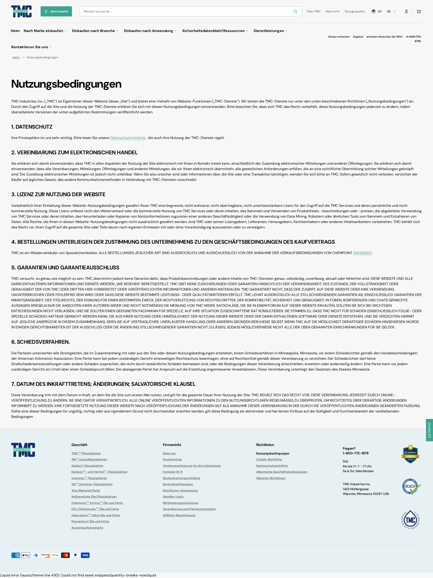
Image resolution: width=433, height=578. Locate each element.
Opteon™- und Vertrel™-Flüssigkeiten (99, 472)
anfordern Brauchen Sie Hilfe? (384, 37)
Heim (16, 57)
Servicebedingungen (178, 484)
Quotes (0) (430, 430)
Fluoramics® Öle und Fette (90, 521)
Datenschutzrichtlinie (127, 137)
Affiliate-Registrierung (179, 515)
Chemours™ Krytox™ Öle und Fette (97, 503)
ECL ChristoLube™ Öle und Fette (95, 509)
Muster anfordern (339, 37)
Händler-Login (173, 496)
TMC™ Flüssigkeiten (86, 453)
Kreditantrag (172, 459)
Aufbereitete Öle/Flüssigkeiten (94, 496)
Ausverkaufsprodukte (87, 528)
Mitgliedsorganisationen (180, 503)
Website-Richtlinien (271, 478)
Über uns (169, 453)
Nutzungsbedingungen (272, 453)
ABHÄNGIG (362, 252)
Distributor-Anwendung (180, 490)
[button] (406, 11)
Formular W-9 (172, 472)
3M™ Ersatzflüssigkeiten (89, 459)
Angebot (358, 37)
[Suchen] (296, 11)
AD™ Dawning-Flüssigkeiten (92, 484)
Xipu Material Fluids (85, 490)
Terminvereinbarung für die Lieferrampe (192, 466)
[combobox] (190, 11)
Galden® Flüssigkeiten (87, 466)
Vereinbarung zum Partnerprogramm (189, 509)
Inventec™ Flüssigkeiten (89, 478)
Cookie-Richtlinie (269, 459)
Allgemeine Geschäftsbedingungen (281, 472)
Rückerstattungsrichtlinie (181, 478)
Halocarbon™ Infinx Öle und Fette (95, 515)
